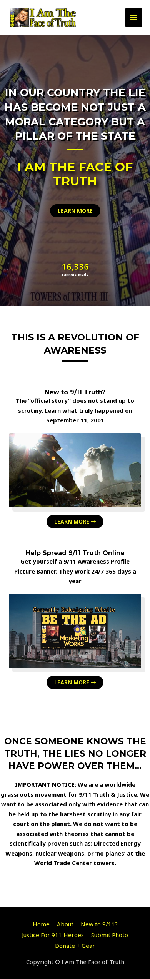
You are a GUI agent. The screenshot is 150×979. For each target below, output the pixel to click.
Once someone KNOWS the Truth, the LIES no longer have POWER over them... (75, 753)
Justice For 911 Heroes (53, 935)
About (65, 924)
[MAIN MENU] (134, 17)
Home (41, 924)
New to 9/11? (99, 924)
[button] (75, 210)
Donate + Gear (75, 945)
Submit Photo (109, 935)
